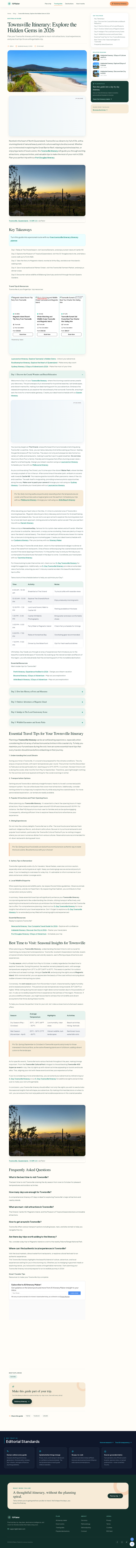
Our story (84, 1520)
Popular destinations (62, 1531)
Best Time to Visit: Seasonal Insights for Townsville (107, 41)
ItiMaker (16, 1517)
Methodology (85, 1524)
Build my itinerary (120, 4)
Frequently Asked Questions (103, 44)
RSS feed (109, 1531)
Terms (108, 1524)
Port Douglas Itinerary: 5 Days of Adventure (28, 934)
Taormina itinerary (25, 558)
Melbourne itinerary (40, 465)
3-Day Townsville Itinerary (66, 563)
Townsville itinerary (49, 151)
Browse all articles (99, 110)
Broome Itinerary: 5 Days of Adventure (28, 675)
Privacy (108, 1520)
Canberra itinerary (21, 540)
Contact (84, 1531)
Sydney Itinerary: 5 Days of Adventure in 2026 (29, 366)
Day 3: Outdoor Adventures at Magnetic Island (109, 29)
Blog (14, 13)
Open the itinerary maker (101, 99)
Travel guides (58, 4)
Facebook (37, 1416)
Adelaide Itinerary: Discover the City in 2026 (29, 930)
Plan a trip (48, 4)
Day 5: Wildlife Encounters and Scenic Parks (108, 34)
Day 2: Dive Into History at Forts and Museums (109, 26)
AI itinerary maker (61, 1520)
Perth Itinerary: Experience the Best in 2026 (30, 672)
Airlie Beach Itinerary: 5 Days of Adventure (30, 679)
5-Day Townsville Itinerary (52, 566)
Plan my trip (114, 1496)
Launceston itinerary (69, 462)
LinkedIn (45, 1416)
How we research (106, 1442)
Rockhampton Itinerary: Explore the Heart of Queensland (34, 363)
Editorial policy (86, 1527)
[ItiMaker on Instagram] (122, 1542)
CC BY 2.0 (33, 221)
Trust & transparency (122, 1442)
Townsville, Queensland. (19, 221)
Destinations (69, 4)
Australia (13, 1376)
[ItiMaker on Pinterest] (127, 1542)
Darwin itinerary (27, 523)
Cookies (109, 1527)
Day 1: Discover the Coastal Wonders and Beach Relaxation (109, 22)
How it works (80, 4)
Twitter (28, 1416)
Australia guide (14, 18)
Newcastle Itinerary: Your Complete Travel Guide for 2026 (34, 926)
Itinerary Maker (56, 540)
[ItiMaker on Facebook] (117, 1542)
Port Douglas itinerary (44, 157)
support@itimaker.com (17, 1529)
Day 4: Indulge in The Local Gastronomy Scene (109, 31)
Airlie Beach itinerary (67, 500)
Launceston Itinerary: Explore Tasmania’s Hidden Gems (33, 359)
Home (9, 13)
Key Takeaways (99, 19)
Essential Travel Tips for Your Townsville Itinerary (109, 37)
